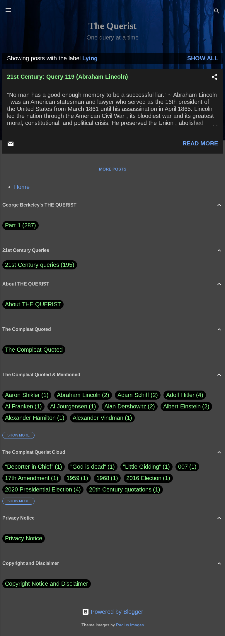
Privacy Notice (23, 538)
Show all (202, 58)
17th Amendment (27, 478)
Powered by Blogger (116, 612)
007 (183, 466)
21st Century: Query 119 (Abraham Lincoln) (67, 76)
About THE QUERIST (33, 304)
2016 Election (143, 478)
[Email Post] (10, 145)
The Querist (112, 25)
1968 (102, 478)
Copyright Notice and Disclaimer (46, 583)
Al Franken (22, 406)
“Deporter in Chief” (29, 466)
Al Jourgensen (72, 406)
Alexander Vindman (101, 418)
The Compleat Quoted (34, 349)
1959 (73, 478)
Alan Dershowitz (128, 406)
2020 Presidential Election (38, 489)
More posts (112, 169)
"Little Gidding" (142, 466)
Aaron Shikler (26, 395)
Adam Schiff (136, 395)
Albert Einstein (185, 406)
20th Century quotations (120, 489)
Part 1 (19, 225)
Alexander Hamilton (33, 418)
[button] (214, 77)
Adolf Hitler (183, 395)
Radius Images (130, 625)
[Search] (216, 12)
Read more (200, 143)
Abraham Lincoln (82, 395)
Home (22, 187)
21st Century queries (32, 265)
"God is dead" (88, 466)
